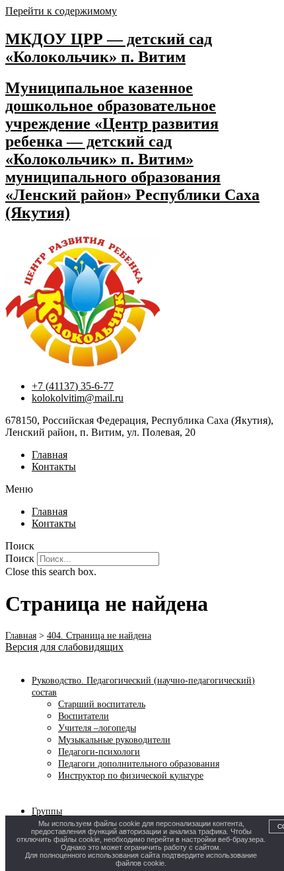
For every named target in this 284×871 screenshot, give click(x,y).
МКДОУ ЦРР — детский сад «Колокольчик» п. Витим (108, 47)
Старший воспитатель (101, 704)
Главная (49, 454)
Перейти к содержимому (61, 11)
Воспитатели (83, 716)
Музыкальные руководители (114, 740)
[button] (142, 489)
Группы (47, 811)
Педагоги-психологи (99, 752)
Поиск (19, 558)
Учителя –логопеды (97, 728)
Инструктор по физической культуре (130, 776)
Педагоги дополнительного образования (138, 764)
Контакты (54, 466)
